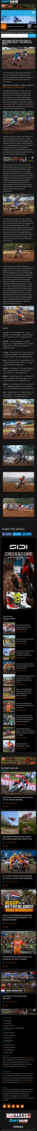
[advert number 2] (18, 1014)
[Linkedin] (22, 1106)
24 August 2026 (22, 631)
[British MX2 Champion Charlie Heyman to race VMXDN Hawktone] (9, 628)
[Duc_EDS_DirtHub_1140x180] (18, 9)
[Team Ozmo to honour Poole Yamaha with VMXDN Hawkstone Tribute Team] (9, 654)
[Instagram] (13, 1106)
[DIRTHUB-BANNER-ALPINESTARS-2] (18, 1117)
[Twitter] (8, 1106)
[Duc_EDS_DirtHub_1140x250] (18, 764)
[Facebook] (4, 1106)
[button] (33, 12)
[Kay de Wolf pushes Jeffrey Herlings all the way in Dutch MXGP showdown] (9, 667)
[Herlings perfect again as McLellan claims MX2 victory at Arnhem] (9, 707)
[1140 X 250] (18, 23)
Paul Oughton (29, 1058)
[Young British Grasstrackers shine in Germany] (9, 641)
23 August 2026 (22, 737)
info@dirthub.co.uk (27, 1082)
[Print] (18, 161)
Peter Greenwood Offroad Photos (14, 87)
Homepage (4, 30)
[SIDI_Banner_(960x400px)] (18, 612)
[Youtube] (17, 1106)
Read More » (8, 806)
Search (33, 35)
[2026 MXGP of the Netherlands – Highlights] (18, 982)
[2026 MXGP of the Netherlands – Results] (9, 746)
